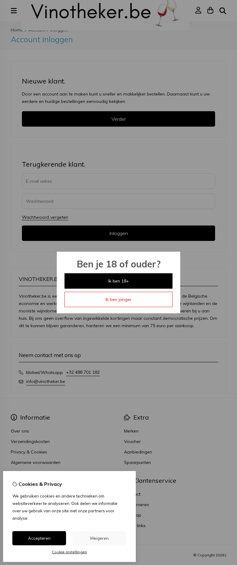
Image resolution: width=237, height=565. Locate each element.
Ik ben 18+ (118, 281)
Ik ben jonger (118, 299)
